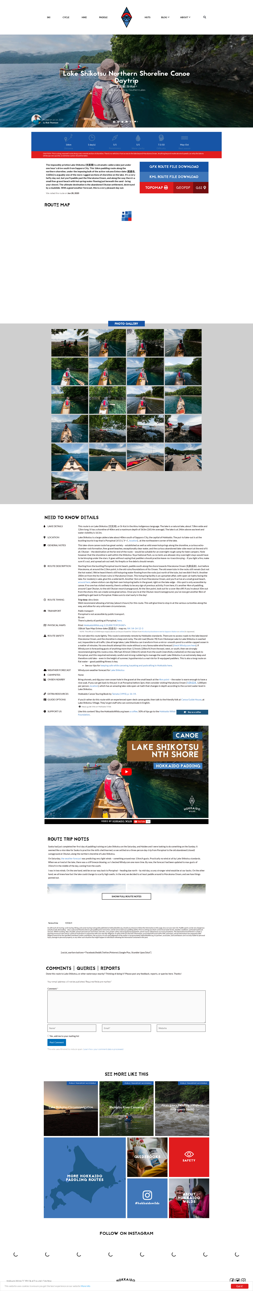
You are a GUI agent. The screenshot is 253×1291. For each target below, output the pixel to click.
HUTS (147, 17)
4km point (164, 679)
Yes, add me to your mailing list (64, 1036)
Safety (189, 1161)
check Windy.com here (184, 645)
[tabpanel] (126, 932)
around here (84, 582)
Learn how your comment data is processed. (103, 1049)
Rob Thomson (52, 122)
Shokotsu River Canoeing (126, 1107)
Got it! (239, 1286)
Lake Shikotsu (117, 670)
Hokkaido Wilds (122, 821)
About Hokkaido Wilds (189, 1198)
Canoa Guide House (191, 699)
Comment (52, 988)
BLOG (164, 17)
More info (85, 1286)
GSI (199, 188)
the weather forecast (71, 858)
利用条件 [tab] (68, 923)
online (181, 631)
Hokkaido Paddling (117, 89)
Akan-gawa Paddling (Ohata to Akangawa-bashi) (182, 1107)
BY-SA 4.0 (30, 1281)
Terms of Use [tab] (53, 923)
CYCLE (66, 17)
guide (38, 1281)
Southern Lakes (137, 89)
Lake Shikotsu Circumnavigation (71, 1107)
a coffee (133, 711)
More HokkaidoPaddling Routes (85, 1178)
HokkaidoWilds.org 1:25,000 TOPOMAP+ (105, 625)
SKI (48, 17)
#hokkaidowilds (147, 1203)
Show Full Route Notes (126, 896)
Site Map (47, 1281)
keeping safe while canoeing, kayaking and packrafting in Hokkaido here (136, 665)
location (133, 540)
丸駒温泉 (191, 682)
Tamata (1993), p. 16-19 (124, 693)
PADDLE (103, 17)
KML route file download (174, 177)
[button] (204, 17)
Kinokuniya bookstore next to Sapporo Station (159, 631)
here (119, 620)
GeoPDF (183, 188)
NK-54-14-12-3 (135, 628)
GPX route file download (174, 167)
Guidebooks (147, 1157)
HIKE (84, 17)
